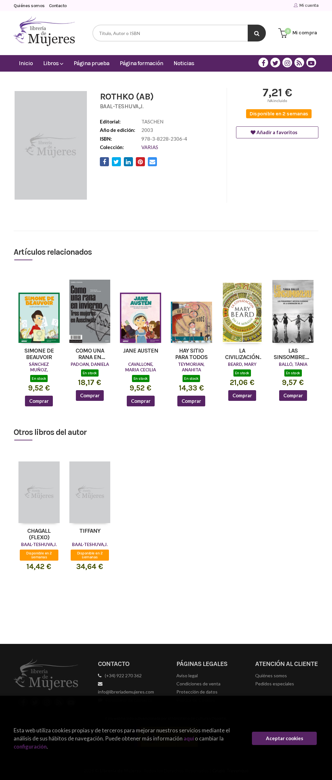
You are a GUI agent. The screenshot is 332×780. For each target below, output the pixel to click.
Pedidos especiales (274, 683)
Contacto (58, 5)
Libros (51, 63)
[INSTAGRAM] (287, 62)
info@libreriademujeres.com (126, 691)
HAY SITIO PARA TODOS (191, 354)
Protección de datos (197, 691)
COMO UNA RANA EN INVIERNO (90, 354)
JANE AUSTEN (140, 351)
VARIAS (149, 147)
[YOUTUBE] (311, 62)
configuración (30, 746)
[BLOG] (299, 62)
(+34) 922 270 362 (123, 675)
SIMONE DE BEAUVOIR (39, 354)
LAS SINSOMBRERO (293, 354)
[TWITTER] (275, 62)
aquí (189, 738)
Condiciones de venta (198, 683)
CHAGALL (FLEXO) (39, 534)
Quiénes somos (29, 5)
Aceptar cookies (284, 738)
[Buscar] (257, 33)
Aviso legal (187, 675)
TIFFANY (89, 531)
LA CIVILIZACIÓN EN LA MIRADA (242, 354)
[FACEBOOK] (263, 62)
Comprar (39, 401)
